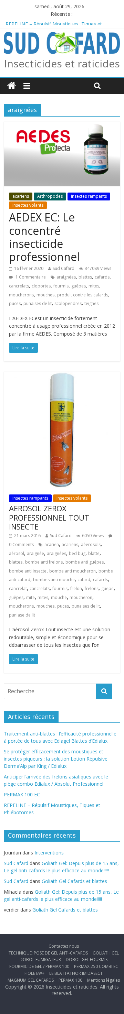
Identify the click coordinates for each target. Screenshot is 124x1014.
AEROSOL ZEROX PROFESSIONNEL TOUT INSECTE (49, 517)
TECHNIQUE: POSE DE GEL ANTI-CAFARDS (48, 953)
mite (30, 597)
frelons (92, 588)
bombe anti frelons (44, 562)
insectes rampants (89, 196)
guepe (107, 588)
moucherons (21, 295)
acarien (51, 544)
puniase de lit (22, 615)
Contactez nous (64, 946)
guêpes (78, 286)
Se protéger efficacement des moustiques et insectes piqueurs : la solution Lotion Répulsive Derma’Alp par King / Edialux (55, 758)
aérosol (16, 553)
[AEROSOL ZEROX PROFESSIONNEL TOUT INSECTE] (62, 376)
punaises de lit (37, 303)
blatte (94, 553)
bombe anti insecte (27, 571)
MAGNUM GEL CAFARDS (31, 980)
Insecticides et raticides (62, 63)
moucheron (81, 597)
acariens (20, 196)
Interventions (49, 852)
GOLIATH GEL (106, 953)
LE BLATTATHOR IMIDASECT (76, 973)
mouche (59, 597)
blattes (85, 277)
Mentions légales (103, 980)
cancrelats (19, 286)
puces (15, 303)
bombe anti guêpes (84, 562)
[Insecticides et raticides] (11, 86)
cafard (84, 579)
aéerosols (91, 544)
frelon (76, 588)
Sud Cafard (63, 268)
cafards (102, 277)
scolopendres (68, 303)
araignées (66, 277)
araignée (35, 553)
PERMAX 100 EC (24, 22)
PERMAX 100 (70, 980)
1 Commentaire (30, 277)
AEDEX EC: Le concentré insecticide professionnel (44, 237)
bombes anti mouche (54, 579)
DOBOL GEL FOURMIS (86, 959)
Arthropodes (50, 196)
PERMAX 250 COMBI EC (96, 966)
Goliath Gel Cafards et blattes (74, 881)
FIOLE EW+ (34, 973)
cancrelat (18, 588)
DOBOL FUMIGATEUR (40, 959)
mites (94, 286)
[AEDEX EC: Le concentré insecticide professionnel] (62, 126)
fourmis (61, 286)
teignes (91, 303)
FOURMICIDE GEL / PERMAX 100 (39, 966)
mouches (45, 295)
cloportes (41, 286)
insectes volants (27, 205)
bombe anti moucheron (72, 571)
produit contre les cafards (82, 295)
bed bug (77, 553)
